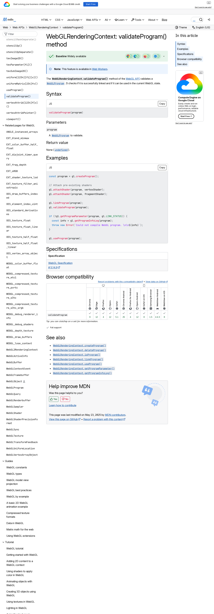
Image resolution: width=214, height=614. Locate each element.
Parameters (56, 122)
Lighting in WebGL (16, 608)
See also (182, 64)
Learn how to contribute (62, 405)
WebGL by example (17, 496)
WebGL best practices (19, 490)
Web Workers (99, 69)
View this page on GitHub (63, 419)
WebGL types (14, 473)
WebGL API (133, 78)
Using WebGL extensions (20, 536)
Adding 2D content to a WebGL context (19, 563)
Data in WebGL (15, 523)
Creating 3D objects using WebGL (21, 593)
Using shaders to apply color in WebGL (19, 573)
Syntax (181, 43)
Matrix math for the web (20, 529)
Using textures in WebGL (20, 601)
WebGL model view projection (17, 482)
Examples (182, 49)
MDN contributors (115, 414)
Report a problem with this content (103, 419)
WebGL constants (16, 467)
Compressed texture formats (17, 515)
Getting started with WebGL (22, 555)
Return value (57, 142)
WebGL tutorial (14, 548)
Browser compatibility (189, 59)
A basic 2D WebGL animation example (17, 504)
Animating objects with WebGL (19, 583)
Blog (164, 19)
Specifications (185, 54)
